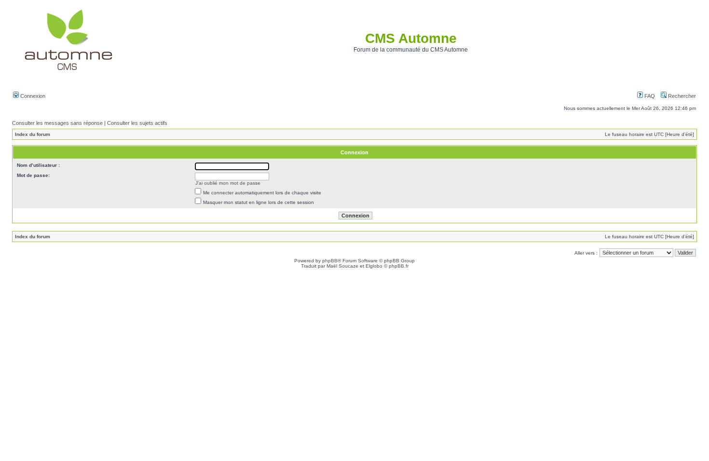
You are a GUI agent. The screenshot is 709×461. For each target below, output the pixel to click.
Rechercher (681, 96)
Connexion (32, 96)
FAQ (649, 96)
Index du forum (32, 134)
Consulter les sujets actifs (137, 123)
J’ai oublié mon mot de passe (227, 183)
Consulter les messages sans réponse (57, 123)
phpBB (330, 260)
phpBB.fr (399, 266)
